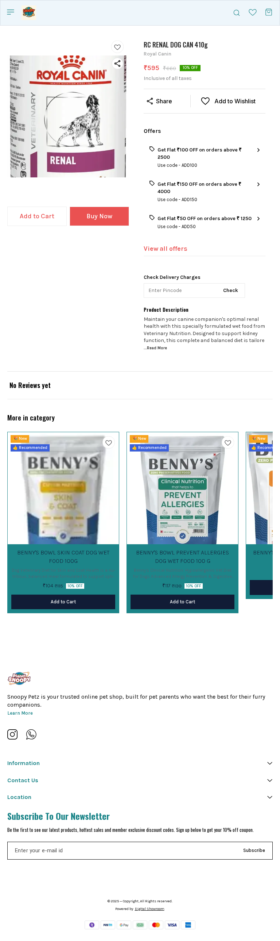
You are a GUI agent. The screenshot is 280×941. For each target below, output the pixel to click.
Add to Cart (37, 216)
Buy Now (99, 216)
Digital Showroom (149, 909)
